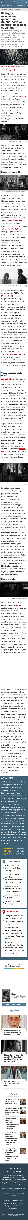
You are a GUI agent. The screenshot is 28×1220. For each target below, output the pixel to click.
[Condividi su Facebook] (2, 69)
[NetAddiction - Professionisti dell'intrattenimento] (18, 1200)
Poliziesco (23, 996)
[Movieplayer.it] (10, 2)
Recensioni (10, 6)
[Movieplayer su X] (10, 1171)
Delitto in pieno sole (14, 221)
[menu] (2, 2)
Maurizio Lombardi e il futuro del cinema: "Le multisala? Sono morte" (13, 1033)
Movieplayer (4, 9)
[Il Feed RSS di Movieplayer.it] (20, 1171)
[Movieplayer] (14, 1168)
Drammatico (15, 997)
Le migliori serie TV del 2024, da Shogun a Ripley (12, 1083)
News (3, 6)
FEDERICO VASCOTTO (13, 66)
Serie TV (11, 9)
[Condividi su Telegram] (14, 69)
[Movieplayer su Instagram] (14, 1171)
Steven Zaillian (7, 379)
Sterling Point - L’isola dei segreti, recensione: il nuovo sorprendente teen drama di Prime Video (11, 1154)
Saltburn (22, 96)
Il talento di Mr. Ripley (11, 229)
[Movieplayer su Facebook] (7, 1171)
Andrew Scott (7, 296)
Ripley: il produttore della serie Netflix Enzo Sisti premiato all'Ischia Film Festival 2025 (13, 1058)
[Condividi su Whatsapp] (10, 69)
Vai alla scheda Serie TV (14, 1004)
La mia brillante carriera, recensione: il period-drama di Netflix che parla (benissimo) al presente (11, 1138)
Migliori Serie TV (20, 6)
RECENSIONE (4, 66)
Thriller (21, 997)
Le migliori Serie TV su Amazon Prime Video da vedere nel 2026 (12, 1111)
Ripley (17, 605)
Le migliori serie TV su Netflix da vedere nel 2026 (12, 1101)
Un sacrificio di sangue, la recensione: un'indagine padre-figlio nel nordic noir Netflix (12, 1123)
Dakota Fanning (15, 354)
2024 (17, 996)
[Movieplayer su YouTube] (17, 1171)
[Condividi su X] (6, 69)
